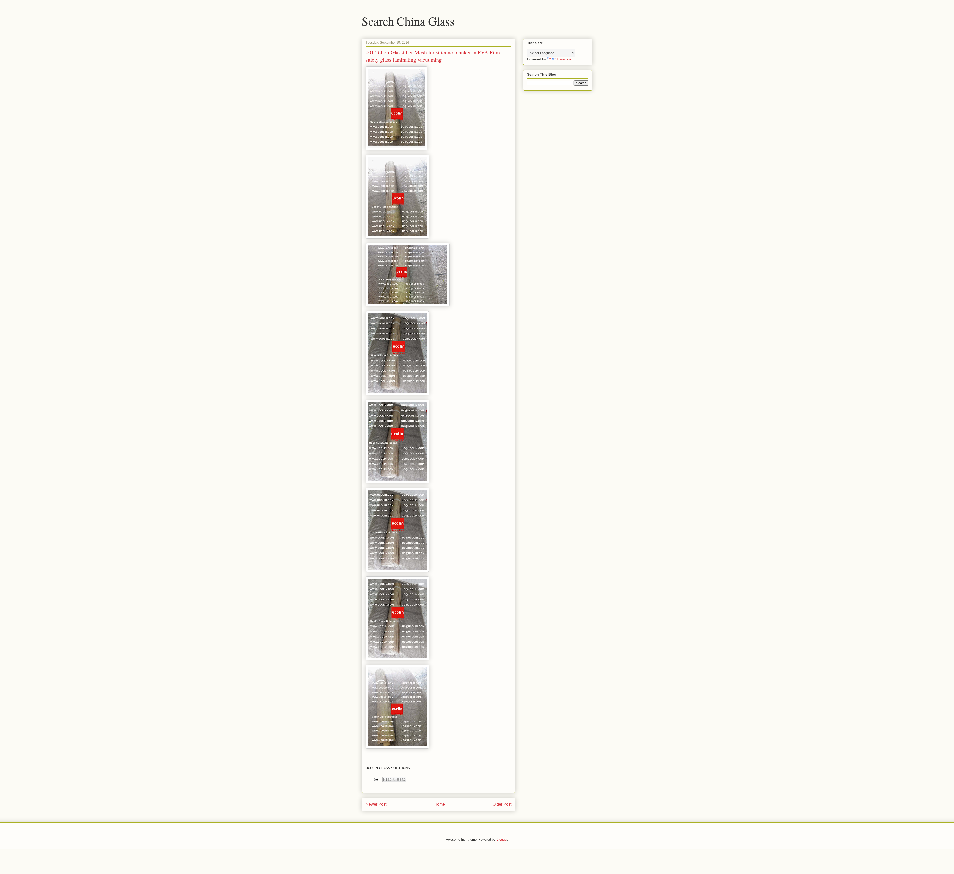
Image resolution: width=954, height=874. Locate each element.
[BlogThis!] (389, 779)
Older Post (502, 804)
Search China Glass (408, 21)
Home (439, 804)
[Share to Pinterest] (403, 779)
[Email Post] (375, 779)
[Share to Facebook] (399, 779)
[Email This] (384, 779)
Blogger (501, 839)
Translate (564, 59)
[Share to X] (394, 779)
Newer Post (376, 804)
